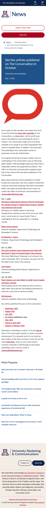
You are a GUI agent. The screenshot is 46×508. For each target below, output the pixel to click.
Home (8, 42)
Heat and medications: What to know (16, 415)
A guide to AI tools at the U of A (14, 399)
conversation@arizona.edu (12, 194)
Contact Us (25, 463)
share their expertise (26, 133)
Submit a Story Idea (23, 28)
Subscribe (23, 35)
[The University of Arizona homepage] (13, 3)
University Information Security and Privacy (23, 499)
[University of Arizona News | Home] (23, 14)
